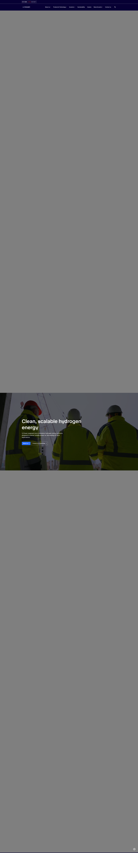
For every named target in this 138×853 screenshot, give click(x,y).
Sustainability (81, 7)
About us (47, 7)
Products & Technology (59, 7)
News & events (98, 7)
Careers (89, 7)
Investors (71, 7)
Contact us (108, 7)
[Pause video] (134, 849)
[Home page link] (27, 7)
